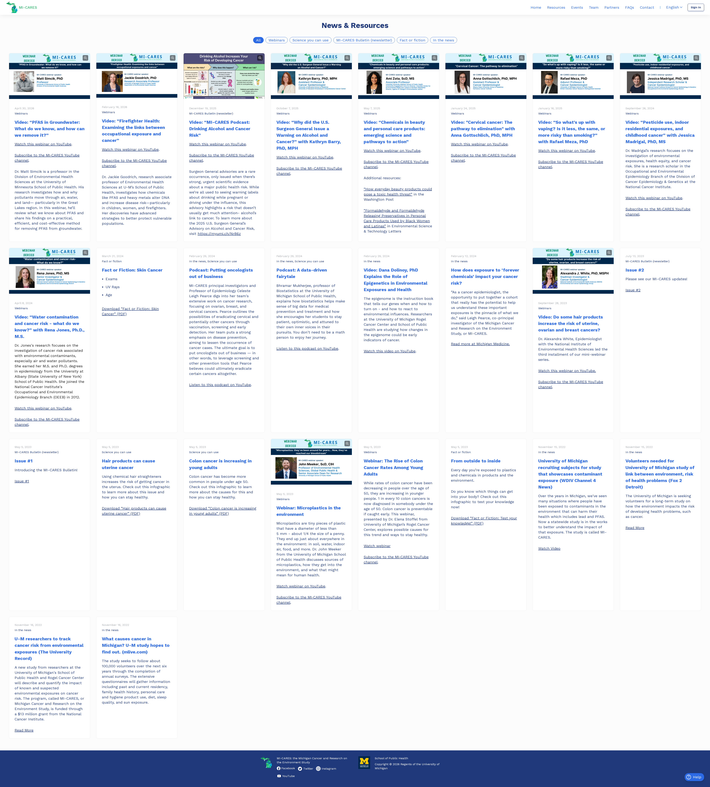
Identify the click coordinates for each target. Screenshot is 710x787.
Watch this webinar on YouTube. (567, 370)
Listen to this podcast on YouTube (220, 384)
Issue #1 (22, 481)
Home (536, 7)
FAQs (629, 7)
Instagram (329, 768)
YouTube (288, 776)
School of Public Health (391, 758)
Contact (647, 7)
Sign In (696, 7)
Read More (635, 527)
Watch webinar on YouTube (300, 586)
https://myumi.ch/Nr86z (219, 233)
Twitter (308, 768)
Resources (556, 7)
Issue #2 (633, 290)
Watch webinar (377, 546)
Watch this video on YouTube (389, 351)
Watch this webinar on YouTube (43, 144)
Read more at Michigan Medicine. (480, 344)
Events (577, 7)
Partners (611, 7)
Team (594, 7)
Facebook (288, 768)
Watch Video (549, 548)
